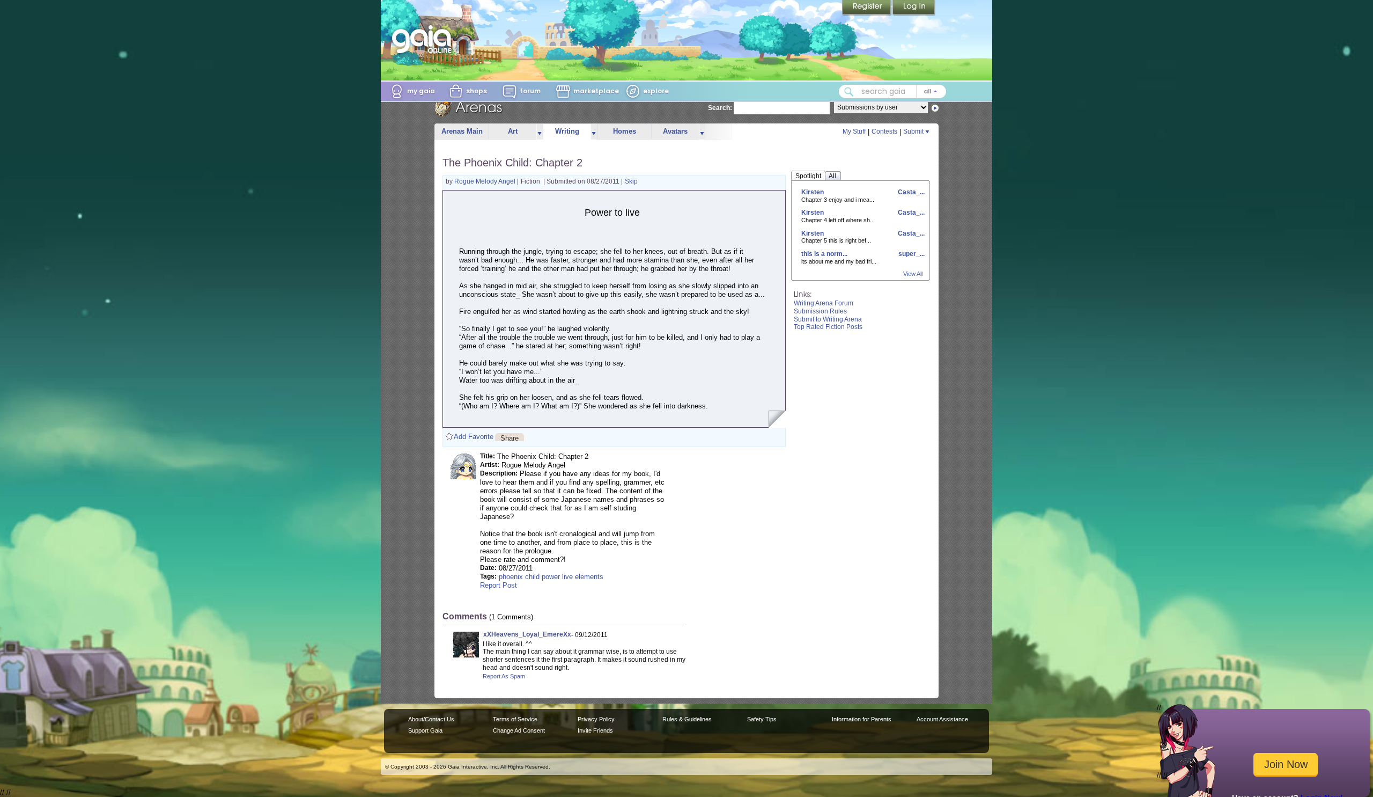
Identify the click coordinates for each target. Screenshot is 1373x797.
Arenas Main (462, 131)
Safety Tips (762, 719)
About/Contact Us (431, 719)
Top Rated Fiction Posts (828, 327)
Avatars (675, 131)
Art (513, 131)
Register (867, 8)
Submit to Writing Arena (828, 319)
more (539, 132)
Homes (624, 131)
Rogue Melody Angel (485, 181)
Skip (631, 181)
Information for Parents (861, 719)
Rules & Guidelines (687, 719)
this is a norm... (824, 254)
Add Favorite (473, 437)
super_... (911, 254)
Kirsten (812, 192)
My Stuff (854, 131)
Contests (884, 131)
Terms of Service (515, 719)
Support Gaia (425, 730)
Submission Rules (820, 311)
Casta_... (910, 192)
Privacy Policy (596, 719)
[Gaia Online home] (424, 39)
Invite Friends (595, 730)
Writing (567, 131)
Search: (720, 108)
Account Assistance (942, 719)
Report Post (498, 585)
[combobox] (892, 91)
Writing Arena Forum (823, 303)
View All (912, 273)
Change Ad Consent (519, 730)
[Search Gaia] (849, 91)
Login (913, 8)
